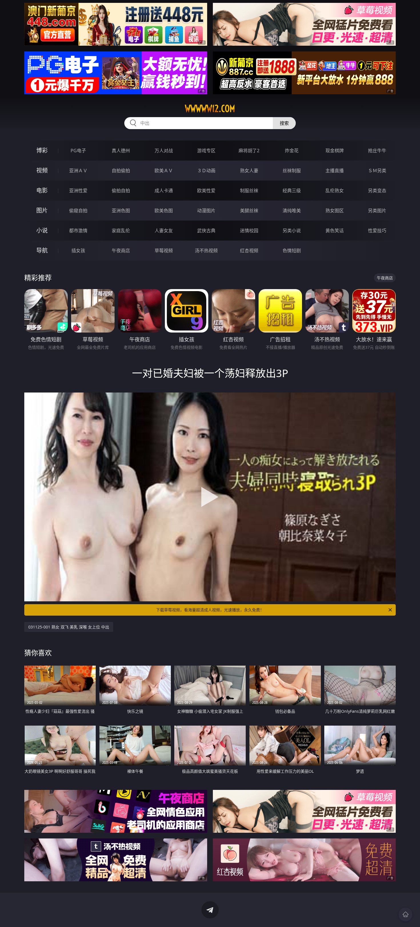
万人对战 (164, 150)
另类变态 (377, 190)
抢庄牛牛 (377, 150)
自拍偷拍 (121, 170)
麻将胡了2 (249, 150)
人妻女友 (164, 230)
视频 (42, 170)
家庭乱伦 (121, 230)
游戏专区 (206, 150)
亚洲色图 (121, 210)
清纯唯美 (292, 210)
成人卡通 (164, 190)
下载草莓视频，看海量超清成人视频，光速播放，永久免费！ (210, 609)
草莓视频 (164, 250)
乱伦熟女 (334, 190)
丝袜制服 (292, 170)
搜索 (284, 123)
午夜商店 (121, 250)
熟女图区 (334, 210)
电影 (42, 190)
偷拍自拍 (121, 190)
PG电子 (78, 150)
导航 (42, 250)
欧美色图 (164, 210)
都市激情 (78, 230)
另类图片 (377, 210)
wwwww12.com (210, 108)
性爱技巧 (377, 230)
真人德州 (121, 150)
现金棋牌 (334, 150)
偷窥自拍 (78, 210)
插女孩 (78, 250)
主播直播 (334, 170)
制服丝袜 (249, 190)
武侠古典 (206, 230)
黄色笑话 (334, 230)
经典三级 (292, 190)
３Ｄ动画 (206, 170)
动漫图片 (206, 210)
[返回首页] (405, 914)
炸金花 (292, 150)
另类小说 (292, 230)
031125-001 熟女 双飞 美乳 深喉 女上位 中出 (68, 627)
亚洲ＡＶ (78, 170)
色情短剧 (292, 250)
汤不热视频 (206, 250)
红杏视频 (249, 250)
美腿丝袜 (249, 210)
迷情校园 (249, 230)
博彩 (42, 150)
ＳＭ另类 (377, 170)
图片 (42, 210)
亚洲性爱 (78, 190)
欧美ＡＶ (164, 170)
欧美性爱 (206, 190)
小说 (42, 230)
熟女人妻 (249, 170)
